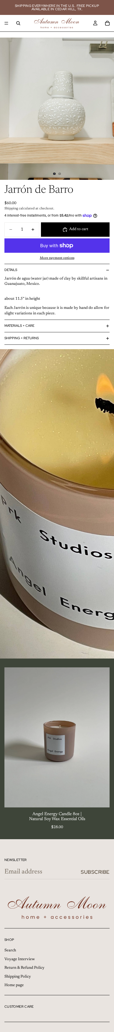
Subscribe (95, 872)
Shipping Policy (17, 977)
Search (10, 951)
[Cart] (107, 23)
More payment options (57, 258)
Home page (14, 986)
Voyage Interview (19, 959)
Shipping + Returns (21, 338)
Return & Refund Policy (24, 968)
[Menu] (6, 23)
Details (10, 270)
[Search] (18, 23)
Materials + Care (19, 325)
